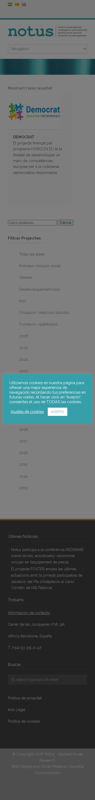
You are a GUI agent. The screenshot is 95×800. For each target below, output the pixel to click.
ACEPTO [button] (57, 412)
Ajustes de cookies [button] (27, 411)
